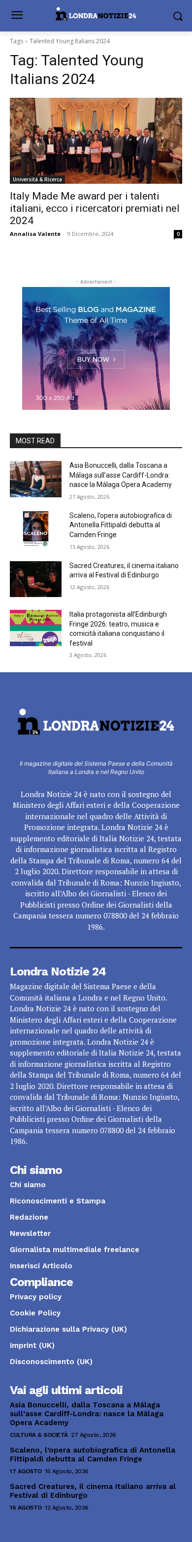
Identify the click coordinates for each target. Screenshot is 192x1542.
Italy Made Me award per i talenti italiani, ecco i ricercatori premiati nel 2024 (95, 208)
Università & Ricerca (37, 179)
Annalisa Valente (35, 233)
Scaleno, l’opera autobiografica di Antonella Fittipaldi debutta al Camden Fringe (120, 525)
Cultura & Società (39, 1434)
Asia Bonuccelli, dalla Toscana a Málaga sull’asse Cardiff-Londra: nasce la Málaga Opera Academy (120, 474)
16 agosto (26, 1507)
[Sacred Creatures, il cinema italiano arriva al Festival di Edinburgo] (36, 579)
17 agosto (26, 1471)
